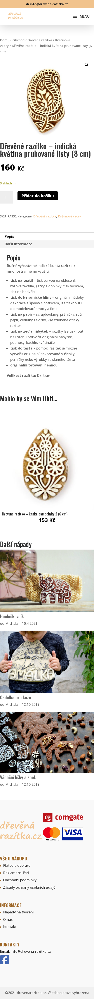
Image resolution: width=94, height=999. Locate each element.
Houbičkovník (12, 616)
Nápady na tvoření (18, 912)
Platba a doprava (17, 865)
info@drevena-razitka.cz (31, 951)
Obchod (18, 40)
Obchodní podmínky (20, 880)
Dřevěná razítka (40, 40)
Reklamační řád (16, 872)
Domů (4, 40)
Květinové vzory (69, 216)
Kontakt (10, 926)
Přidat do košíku (37, 195)
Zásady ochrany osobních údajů (29, 887)
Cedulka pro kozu (15, 697)
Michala (11, 623)
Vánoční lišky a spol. (18, 777)
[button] (87, 65)
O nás (8, 919)
